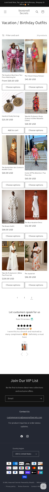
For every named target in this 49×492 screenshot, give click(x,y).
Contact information (38, 486)
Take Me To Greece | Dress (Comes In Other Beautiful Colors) (34, 118)
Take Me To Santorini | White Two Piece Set (12, 274)
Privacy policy (11, 486)
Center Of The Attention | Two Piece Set (35, 174)
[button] (5, 12)
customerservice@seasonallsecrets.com (24, 417)
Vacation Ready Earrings (10, 116)
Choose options (13, 87)
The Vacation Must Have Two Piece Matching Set (12, 76)
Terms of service (23, 486)
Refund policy (41, 482)
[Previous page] (17, 298)
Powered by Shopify (27, 482)
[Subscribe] (41, 398)
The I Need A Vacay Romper (34, 76)
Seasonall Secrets (14, 482)
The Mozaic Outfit (8, 226)
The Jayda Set (30, 274)
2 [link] (31, 297)
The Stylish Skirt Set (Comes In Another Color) (13, 168)
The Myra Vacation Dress (33, 222)
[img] (24, 315)
